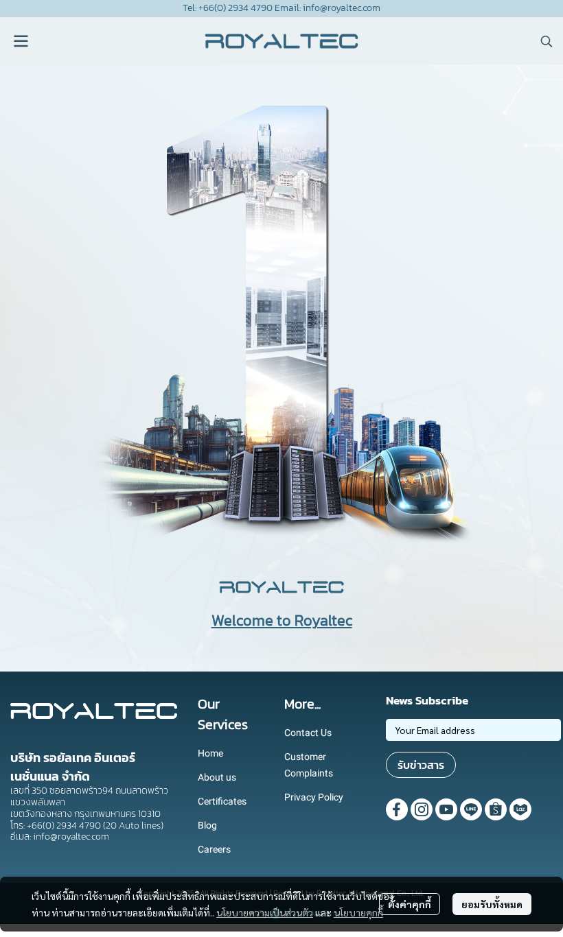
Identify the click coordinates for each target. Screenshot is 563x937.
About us (217, 777)
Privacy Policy (313, 797)
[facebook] (397, 809)
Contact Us (308, 732)
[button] (546, 41)
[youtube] (446, 809)
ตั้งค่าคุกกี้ (409, 904)
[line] (471, 809)
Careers (214, 849)
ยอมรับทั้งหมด (491, 904)
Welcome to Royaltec (281, 620)
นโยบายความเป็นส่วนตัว (264, 912)
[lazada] (520, 809)
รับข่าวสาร (421, 765)
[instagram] (422, 809)
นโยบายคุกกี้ (358, 912)
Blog (207, 825)
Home (210, 753)
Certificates (222, 801)
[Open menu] (20, 41)
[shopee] (496, 809)
